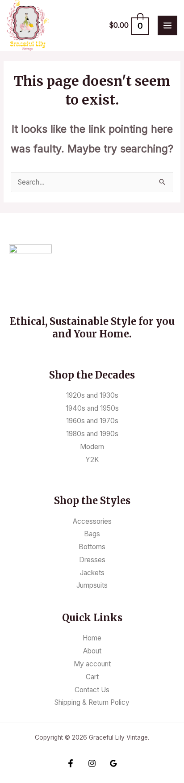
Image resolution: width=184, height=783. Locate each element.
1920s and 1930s (92, 395)
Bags (92, 534)
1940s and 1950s (92, 408)
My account (92, 664)
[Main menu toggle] (167, 25)
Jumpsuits (92, 585)
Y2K (92, 459)
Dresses (92, 560)
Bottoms (92, 547)
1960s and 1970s (92, 421)
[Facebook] (71, 763)
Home (92, 638)
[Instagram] (92, 763)
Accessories (92, 521)
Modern (92, 446)
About (92, 651)
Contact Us (92, 690)
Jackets (92, 572)
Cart (92, 677)
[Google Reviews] (113, 763)
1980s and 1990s (92, 433)
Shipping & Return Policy (92, 702)
